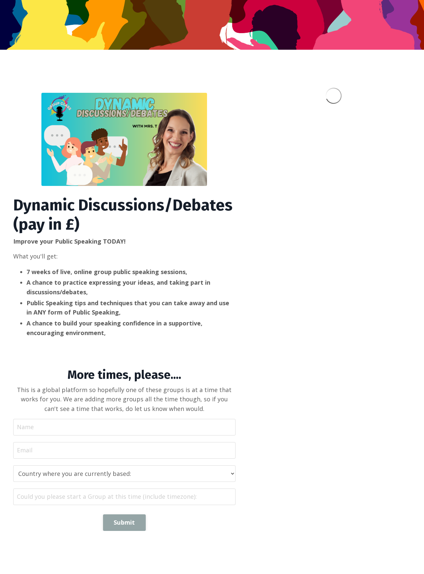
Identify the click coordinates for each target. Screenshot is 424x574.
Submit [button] (124, 522)
